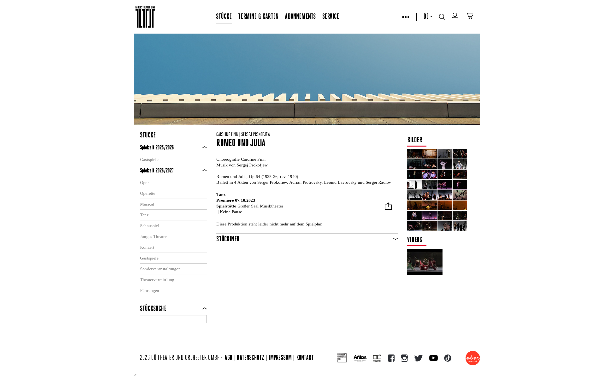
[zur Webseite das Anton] (360, 358)
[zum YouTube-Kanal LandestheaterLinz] (433, 358)
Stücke (224, 17)
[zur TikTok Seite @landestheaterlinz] (447, 358)
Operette (147, 193)
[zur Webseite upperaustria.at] (473, 358)
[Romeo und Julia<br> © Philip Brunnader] (414, 154)
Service (330, 17)
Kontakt (305, 358)
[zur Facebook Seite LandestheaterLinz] (391, 358)
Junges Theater (153, 236)
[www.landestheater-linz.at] (145, 17)
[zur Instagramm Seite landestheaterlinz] (404, 358)
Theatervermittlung (157, 279)
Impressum (280, 358)
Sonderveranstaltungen (160, 268)
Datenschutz (250, 358)
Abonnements (300, 17)
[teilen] (388, 206)
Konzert (147, 247)
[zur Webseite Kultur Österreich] (377, 358)
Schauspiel (149, 225)
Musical (147, 204)
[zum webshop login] (455, 17)
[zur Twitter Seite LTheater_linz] (418, 358)
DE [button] (426, 17)
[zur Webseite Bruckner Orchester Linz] (342, 358)
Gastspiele (149, 159)
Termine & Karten (258, 17)
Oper (144, 182)
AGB (228, 358)
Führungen (149, 290)
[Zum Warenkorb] (469, 17)
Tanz (144, 215)
